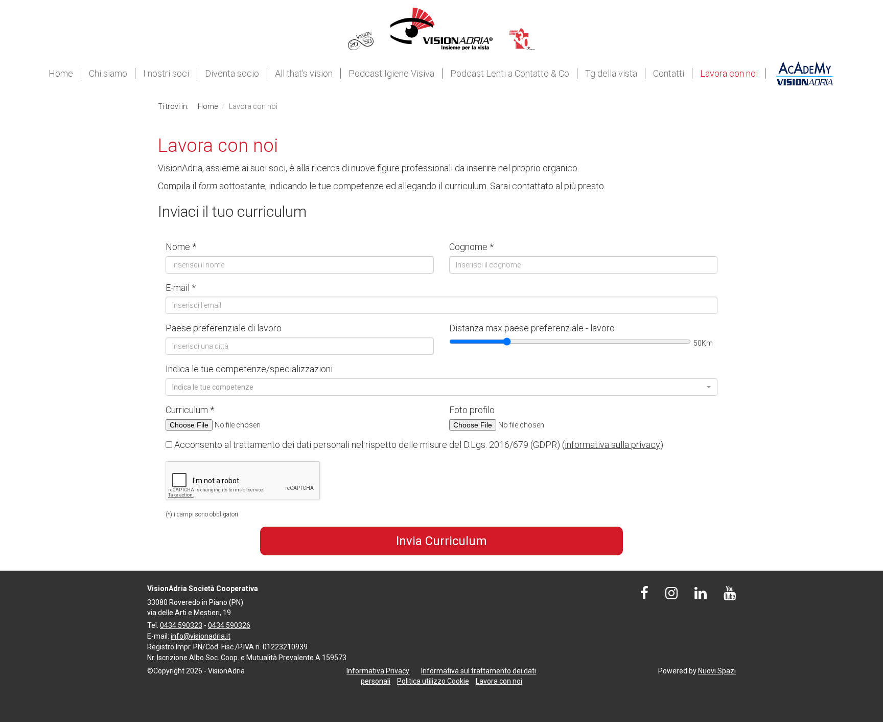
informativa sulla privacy (612, 444)
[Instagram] (671, 596)
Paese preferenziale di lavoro (224, 328)
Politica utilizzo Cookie (433, 681)
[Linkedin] (700, 596)
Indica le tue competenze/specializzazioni (249, 369)
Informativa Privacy (377, 671)
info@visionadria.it (200, 636)
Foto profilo (472, 409)
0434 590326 (229, 625)
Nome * (181, 246)
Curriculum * (190, 409)
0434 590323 (181, 625)
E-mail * (181, 287)
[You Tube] (730, 596)
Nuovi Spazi (717, 671)
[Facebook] (644, 596)
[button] (441, 387)
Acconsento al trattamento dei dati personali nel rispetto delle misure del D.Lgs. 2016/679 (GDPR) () (417, 444)
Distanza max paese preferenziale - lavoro (532, 328)
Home (208, 106)
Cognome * (471, 246)
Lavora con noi (499, 681)
